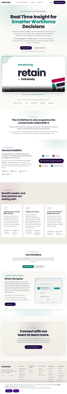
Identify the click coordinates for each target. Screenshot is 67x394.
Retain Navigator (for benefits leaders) (22, 370)
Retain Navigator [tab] (28, 266)
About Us (33, 2)
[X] (6, 376)
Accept (9, 391)
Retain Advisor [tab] (39, 266)
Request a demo (61, 373)
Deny (16, 391)
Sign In (30, 369)
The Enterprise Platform (22, 2)
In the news (51, 379)
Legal (59, 379)
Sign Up (40, 372)
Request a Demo (59, 2)
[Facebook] (3, 376)
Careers (60, 371)
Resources (39, 2)
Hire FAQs (31, 372)
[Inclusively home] (6, 2)
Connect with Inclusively (33, 347)
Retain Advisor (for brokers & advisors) (22, 376)
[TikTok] (15, 376)
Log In (50, 2)
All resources (51, 368)
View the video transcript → (38, 94)
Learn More (9, 304)
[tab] (46, 300)
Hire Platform (22, 379)
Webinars (51, 381)
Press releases (52, 377)
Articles (50, 371)
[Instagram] (9, 376)
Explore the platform (40, 48)
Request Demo (42, 374)
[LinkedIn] (12, 376)
